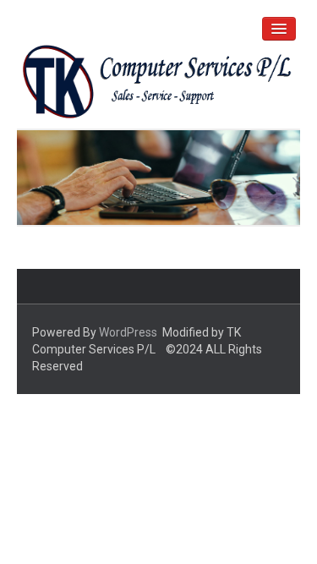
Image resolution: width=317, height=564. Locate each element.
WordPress (128, 332)
